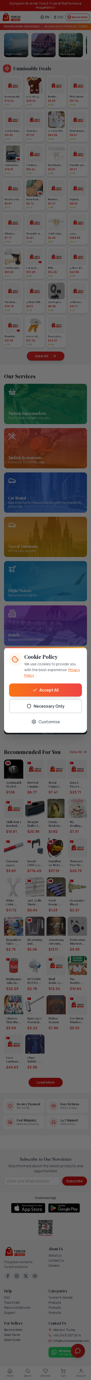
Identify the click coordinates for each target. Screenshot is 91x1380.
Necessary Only (49, 706)
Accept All (49, 690)
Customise (49, 722)
